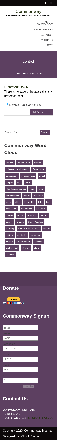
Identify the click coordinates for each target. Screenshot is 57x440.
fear (19, 182)
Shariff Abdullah (35, 222)
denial (42, 176)
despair (9, 182)
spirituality (22, 235)
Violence (26, 248)
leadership (29, 202)
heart (41, 189)
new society (11, 209)
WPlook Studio (29, 436)
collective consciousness (17, 169)
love (48, 202)
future (27, 182)
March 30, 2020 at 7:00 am (25, 105)
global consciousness (16, 189)
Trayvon (38, 241)
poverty (9, 215)
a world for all (24, 162)
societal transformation (28, 228)
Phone (6, 354)
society (46, 228)
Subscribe (28, 386)
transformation (23, 241)
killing (17, 202)
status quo (35, 235)
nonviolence (26, 209)
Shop (50, 45)
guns (32, 189)
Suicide (9, 241)
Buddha (38, 162)
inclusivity (38, 195)
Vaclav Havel (12, 248)
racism (20, 215)
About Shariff (43, 29)
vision (36, 248)
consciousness (28, 176)
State (6, 365)
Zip (4, 375)
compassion (11, 176)
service (9, 222)
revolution (32, 215)
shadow (20, 222)
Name (6, 333)
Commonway (28, 11)
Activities (46, 34)
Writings (47, 40)
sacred (44, 215)
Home (18, 73)
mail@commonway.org (40, 417)
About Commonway (45, 23)
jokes (8, 202)
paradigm (40, 209)
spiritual (9, 235)
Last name (9, 344)
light (40, 202)
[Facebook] (45, 3)
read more (41, 111)
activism (9, 162)
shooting (10, 228)
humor (27, 195)
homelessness (12, 195)
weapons (10, 255)
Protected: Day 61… (18, 87)
